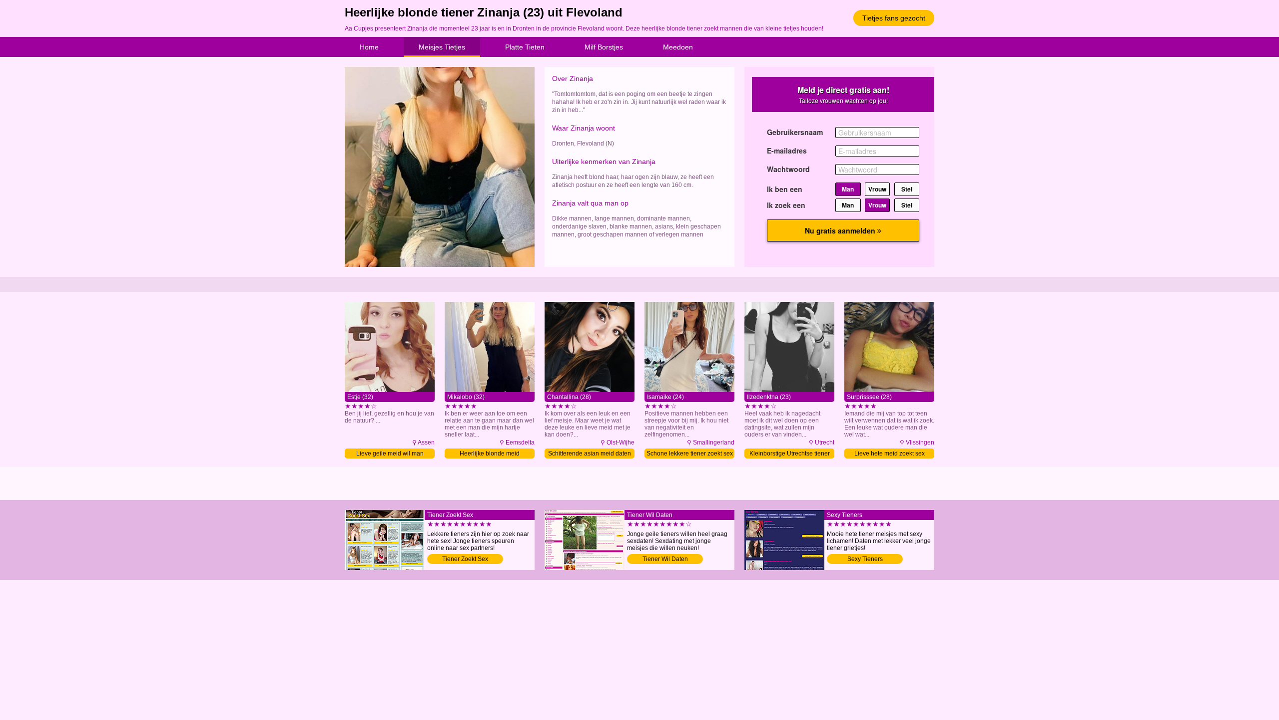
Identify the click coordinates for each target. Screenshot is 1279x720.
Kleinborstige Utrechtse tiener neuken (789, 454)
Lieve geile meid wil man (390, 453)
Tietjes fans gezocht (893, 18)
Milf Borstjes (604, 47)
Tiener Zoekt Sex (465, 559)
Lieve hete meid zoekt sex (889, 453)
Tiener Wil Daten (665, 559)
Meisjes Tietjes (442, 47)
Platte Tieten (525, 47)
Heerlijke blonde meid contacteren (490, 454)
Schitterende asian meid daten (589, 453)
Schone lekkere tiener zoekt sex (689, 453)
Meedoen (678, 47)
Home (369, 47)
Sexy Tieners (865, 559)
